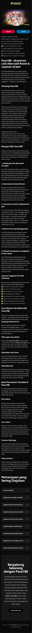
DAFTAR (8, 31)
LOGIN (23, 31)
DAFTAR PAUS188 (16, 610)
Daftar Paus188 (11, 596)
